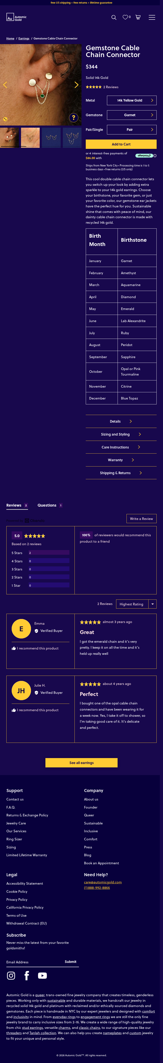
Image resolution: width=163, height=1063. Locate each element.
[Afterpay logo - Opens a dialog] (143, 156)
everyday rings (64, 1016)
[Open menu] (152, 17)
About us (91, 799)
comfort (148, 1011)
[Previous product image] (5, 84)
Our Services (16, 830)
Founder (90, 807)
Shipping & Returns (115, 472)
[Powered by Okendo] (25, 520)
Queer (89, 815)
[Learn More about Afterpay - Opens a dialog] (155, 156)
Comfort (90, 839)
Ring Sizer (14, 839)
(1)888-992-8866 (97, 887)
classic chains (89, 1027)
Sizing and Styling (115, 434)
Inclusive (91, 830)
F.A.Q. (10, 807)
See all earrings (81, 762)
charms (64, 1027)
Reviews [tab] (16, 505)
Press (88, 847)
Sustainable (93, 823)
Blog (87, 854)
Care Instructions (115, 447)
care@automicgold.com (103, 882)
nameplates (112, 1032)
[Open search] (114, 17)
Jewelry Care (16, 823)
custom (135, 1032)
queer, (40, 994)
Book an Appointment (101, 862)
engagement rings (95, 1016)
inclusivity (21, 1016)
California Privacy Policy (25, 907)
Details (115, 421)
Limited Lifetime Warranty (26, 854)
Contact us (15, 799)
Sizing (11, 847)
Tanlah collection (43, 1032)
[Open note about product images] (73, 117)
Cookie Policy (16, 891)
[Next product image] (76, 84)
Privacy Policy (16, 899)
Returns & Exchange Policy (27, 815)
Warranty (115, 459)
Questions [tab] (49, 505)
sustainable (56, 1000)
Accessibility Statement (24, 883)
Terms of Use (16, 915)
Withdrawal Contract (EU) (26, 923)
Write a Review (141, 518)
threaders (14, 1032)
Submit (70, 961)
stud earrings (32, 1027)
